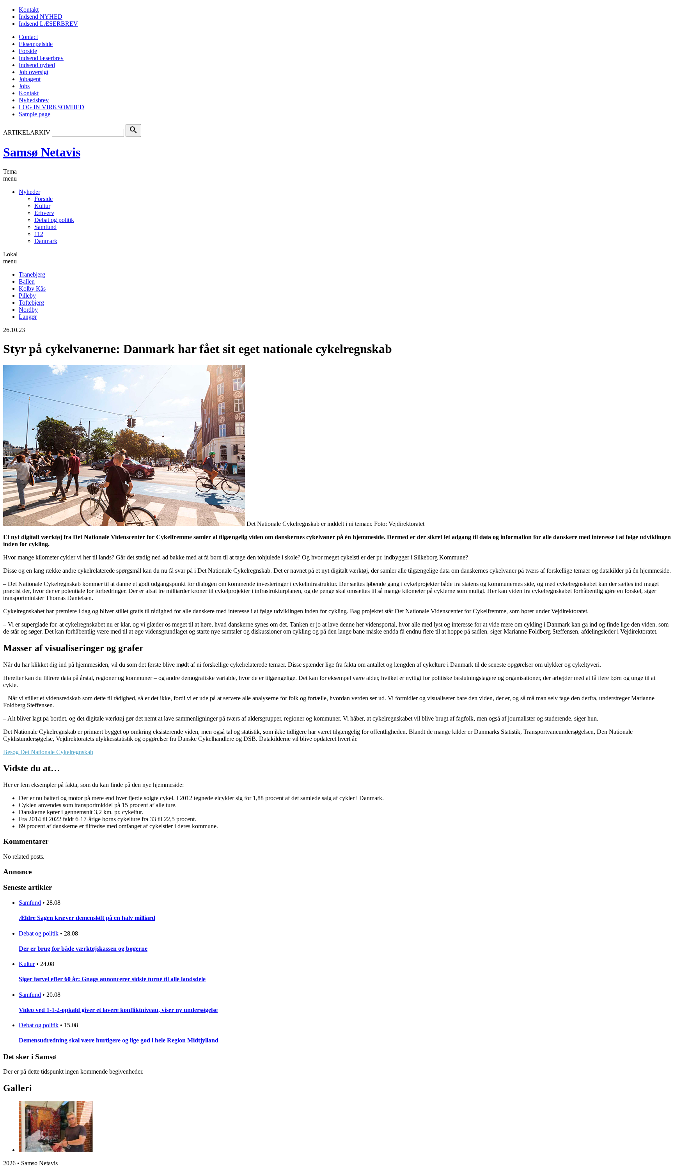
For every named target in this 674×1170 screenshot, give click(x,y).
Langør (28, 316)
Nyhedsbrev (34, 100)
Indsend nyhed (37, 65)
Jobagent (30, 79)
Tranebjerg (32, 274)
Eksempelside (36, 44)
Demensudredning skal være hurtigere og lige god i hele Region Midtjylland (118, 1040)
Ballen (27, 281)
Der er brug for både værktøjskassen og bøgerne (83, 948)
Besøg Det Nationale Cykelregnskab (48, 752)
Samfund (45, 227)
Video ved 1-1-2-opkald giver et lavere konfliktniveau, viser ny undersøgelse (118, 1010)
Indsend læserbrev (41, 58)
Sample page (34, 114)
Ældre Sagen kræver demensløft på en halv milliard (87, 917)
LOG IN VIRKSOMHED (51, 107)
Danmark (45, 241)
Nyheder (29, 191)
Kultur (42, 205)
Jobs (24, 86)
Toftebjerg (31, 302)
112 (38, 234)
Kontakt (29, 9)
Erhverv (44, 212)
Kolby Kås (32, 288)
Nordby (28, 309)
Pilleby (27, 295)
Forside (28, 51)
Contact (28, 37)
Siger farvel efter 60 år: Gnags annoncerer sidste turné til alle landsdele (112, 979)
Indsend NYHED (40, 16)
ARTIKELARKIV (26, 132)
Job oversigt (33, 72)
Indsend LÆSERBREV (48, 23)
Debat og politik (54, 220)
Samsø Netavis (41, 152)
